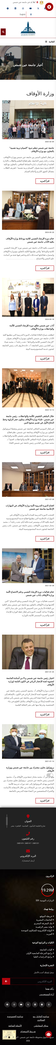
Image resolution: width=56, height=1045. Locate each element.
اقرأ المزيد (44, 181)
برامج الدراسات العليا (43, 956)
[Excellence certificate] (9, 1034)
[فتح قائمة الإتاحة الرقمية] (49, 7)
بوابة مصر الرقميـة (44, 927)
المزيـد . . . (48, 934)
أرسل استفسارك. (28, 861)
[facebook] (45, 8)
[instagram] (23, 8)
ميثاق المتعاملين (41, 1025)
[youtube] (31, 8)
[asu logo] (28, 28)
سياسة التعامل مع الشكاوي (41, 1018)
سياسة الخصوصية (15, 1016)
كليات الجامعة (46, 949)
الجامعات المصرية (44, 920)
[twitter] (38, 8)
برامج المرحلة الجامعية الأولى (39, 953)
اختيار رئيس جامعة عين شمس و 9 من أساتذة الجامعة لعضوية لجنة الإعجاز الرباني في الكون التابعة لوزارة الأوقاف (30, 681)
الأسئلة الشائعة (15, 1025)
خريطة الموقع (46, 916)
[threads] (31, 14)
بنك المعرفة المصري (43, 923)
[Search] (3, 31)
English (22, 14)
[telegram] (8, 8)
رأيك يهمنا (49, 988)
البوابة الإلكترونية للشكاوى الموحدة (37, 930)
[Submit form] (6, 981)
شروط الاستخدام (28, 1031)
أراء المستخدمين (46, 994)
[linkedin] (15, 8)
